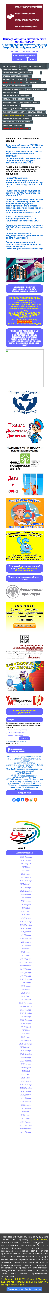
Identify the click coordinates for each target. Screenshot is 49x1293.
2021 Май (26, 1111)
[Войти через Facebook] (22, 800)
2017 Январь (25, 935)
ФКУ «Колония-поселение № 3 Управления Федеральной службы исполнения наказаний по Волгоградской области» (24, 781)
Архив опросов (20, 741)
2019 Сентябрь (25, 1043)
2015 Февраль (26, 856)
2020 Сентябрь (25, 1084)
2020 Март (26, 1064)
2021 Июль (25, 1118)
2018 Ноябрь (25, 1009)
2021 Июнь (25, 1115)
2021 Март (26, 1105)
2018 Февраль (26, 979)
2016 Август (25, 918)
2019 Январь (25, 1016)
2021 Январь (25, 1098)
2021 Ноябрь (25, 1132)
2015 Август (25, 877)
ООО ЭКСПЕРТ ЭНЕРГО (24, 777)
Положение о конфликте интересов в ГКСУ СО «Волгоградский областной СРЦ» (24, 227)
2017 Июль (25, 955)
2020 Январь (25, 1057)
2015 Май (26, 867)
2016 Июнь (25, 911)
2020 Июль (25, 1077)
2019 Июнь (25, 1033)
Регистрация (21, 59)
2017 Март (26, 941)
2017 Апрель (26, 945)
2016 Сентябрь (25, 921)
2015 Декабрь (26, 890)
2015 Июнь (25, 870)
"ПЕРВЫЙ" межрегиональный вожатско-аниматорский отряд (24, 769)
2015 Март (26, 860)
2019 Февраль (26, 1020)
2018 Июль (25, 996)
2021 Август (25, 1121)
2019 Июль (25, 1037)
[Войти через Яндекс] (27, 800)
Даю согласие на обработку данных (24, 1289)
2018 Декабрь (26, 1013)
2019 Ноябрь (25, 1050)
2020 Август (25, 1081)
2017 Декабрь (26, 972)
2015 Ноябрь (25, 887)
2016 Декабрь (26, 931)
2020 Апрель (26, 1067)
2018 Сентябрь (25, 1003)
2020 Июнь (25, 1074)
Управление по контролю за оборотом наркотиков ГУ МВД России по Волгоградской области (24, 787)
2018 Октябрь (26, 1006)
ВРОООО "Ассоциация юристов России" (24, 756)
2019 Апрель (26, 1026)
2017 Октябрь (26, 965)
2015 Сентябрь (25, 880)
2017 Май (26, 948)
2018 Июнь (25, 992)
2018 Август (25, 999)
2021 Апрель (26, 1108)
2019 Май (26, 1030)
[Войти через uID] (14, 800)
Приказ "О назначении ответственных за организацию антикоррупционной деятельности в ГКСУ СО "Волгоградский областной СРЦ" (24, 182)
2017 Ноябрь (25, 969)
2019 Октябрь (26, 1047)
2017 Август (25, 958)
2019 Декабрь (26, 1054)
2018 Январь (25, 975)
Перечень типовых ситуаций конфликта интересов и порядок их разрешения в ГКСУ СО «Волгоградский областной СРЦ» (24, 245)
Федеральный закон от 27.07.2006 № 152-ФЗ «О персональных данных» (24, 146)
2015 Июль (25, 873)
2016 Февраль (26, 897)
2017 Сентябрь (25, 962)
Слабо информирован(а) (17, 733)
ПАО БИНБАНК (24, 772)
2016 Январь (25, 894)
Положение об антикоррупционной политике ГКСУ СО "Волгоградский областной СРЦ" (23, 193)
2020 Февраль (26, 1060)
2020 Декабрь (26, 1094)
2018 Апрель (26, 986)
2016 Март (26, 901)
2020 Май (26, 1071)
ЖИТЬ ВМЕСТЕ (34, 658)
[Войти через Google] (31, 800)
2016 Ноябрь (25, 928)
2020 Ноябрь (25, 1091)
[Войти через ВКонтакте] (18, 800)
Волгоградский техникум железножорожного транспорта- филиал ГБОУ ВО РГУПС (24, 764)
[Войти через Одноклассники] (35, 800)
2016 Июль (25, 914)
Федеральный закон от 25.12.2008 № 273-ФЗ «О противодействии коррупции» (24, 153)
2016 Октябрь (26, 924)
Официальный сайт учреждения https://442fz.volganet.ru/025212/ (24, 45)
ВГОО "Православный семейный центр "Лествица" (24, 759)
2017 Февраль (26, 938)
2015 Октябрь (26, 884)
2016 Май (26, 907)
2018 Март (26, 982)
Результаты (10, 741)
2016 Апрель (26, 904)
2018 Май (26, 989)
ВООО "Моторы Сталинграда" (24, 774)
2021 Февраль (26, 1101)
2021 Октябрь (26, 1128)
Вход (34, 59)
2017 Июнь (25, 952)
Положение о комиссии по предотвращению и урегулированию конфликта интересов (24, 236)
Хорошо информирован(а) (17, 730)
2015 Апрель (26, 863)
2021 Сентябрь (25, 1125)
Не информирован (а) (15, 735)
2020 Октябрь (26, 1088)
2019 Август (25, 1040)
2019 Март (26, 1023)
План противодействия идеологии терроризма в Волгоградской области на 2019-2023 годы (23, 160)
